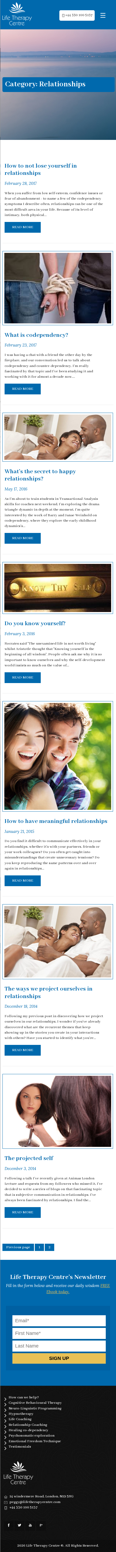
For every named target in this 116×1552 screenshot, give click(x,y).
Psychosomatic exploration (31, 1435)
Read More (22, 227)
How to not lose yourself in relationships (41, 169)
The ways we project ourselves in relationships (49, 992)
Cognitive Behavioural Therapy (35, 1403)
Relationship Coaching (28, 1425)
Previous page (18, 1247)
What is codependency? (36, 335)
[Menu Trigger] (102, 15)
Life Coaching (20, 1419)
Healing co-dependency (28, 1430)
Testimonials (20, 1446)
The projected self (29, 1158)
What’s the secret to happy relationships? (40, 475)
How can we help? (24, 1397)
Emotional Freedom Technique (35, 1441)
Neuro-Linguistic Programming (35, 1408)
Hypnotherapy (21, 1414)
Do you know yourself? (35, 623)
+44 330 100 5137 (79, 15)
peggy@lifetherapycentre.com (34, 1502)
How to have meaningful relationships (56, 821)
